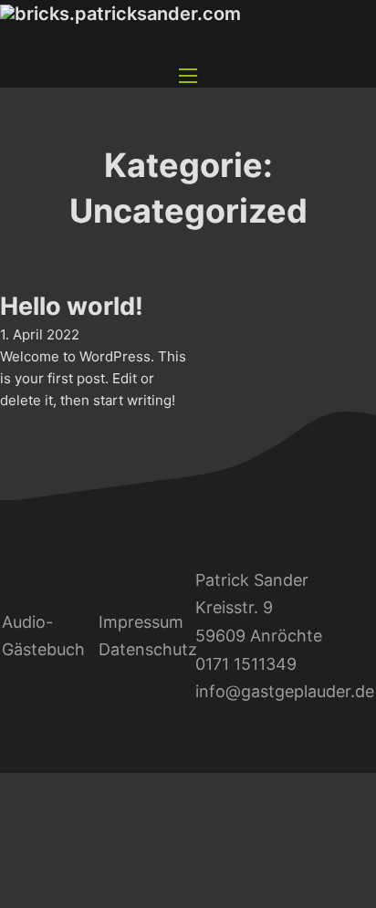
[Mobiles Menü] (188, 75)
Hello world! (71, 306)
